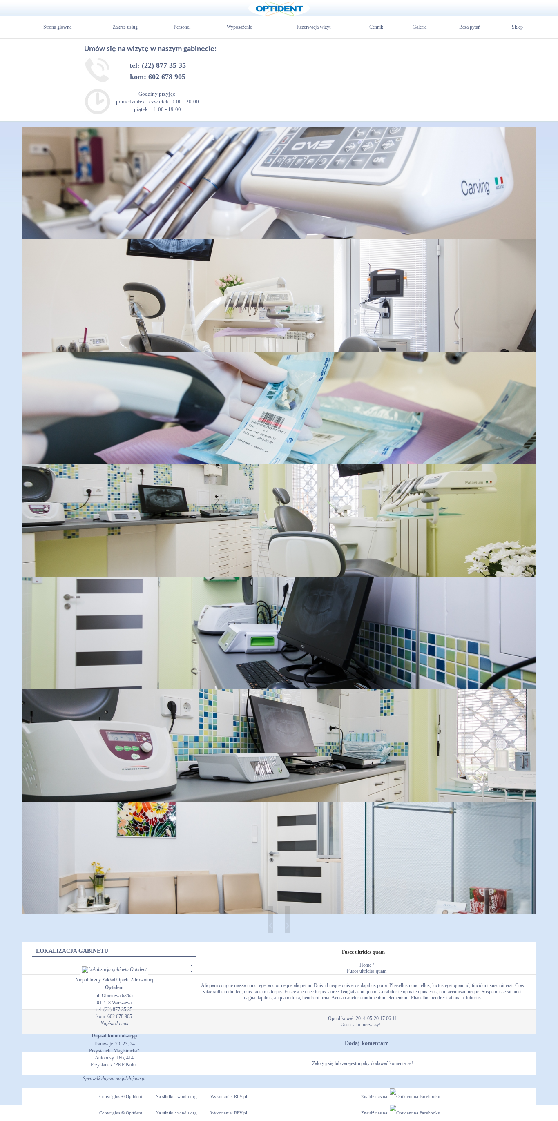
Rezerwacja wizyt (313, 27)
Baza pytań (469, 27)
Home (365, 965)
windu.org (187, 1096)
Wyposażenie (239, 27)
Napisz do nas (114, 1023)
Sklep (517, 27)
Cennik (376, 27)
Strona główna (57, 27)
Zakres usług (125, 27)
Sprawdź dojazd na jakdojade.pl (114, 1078)
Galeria (419, 27)
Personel (182, 27)
